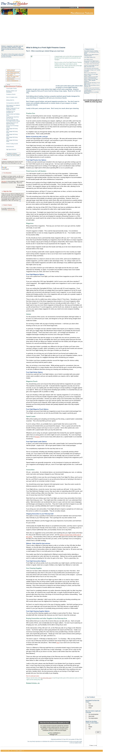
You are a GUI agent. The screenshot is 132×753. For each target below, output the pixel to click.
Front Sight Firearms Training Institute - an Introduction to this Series (91, 52)
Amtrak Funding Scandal (12, 143)
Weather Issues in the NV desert (91, 88)
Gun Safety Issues (88, 59)
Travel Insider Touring (11, 88)
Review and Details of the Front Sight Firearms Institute (13, 120)
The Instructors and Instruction (91, 68)
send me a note (11, 209)
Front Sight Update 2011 (89, 57)
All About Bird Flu (10, 100)
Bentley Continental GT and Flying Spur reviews (12, 109)
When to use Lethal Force (90, 72)
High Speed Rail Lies (11, 149)
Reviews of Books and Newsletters (11, 91)
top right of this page (46, 678)
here (58, 642)
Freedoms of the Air (10, 94)
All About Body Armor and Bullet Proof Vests (12, 123)
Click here (3, 181)
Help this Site (7, 191)
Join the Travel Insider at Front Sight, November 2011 (91, 66)
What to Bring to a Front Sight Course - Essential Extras (91, 77)
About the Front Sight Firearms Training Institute (91, 55)
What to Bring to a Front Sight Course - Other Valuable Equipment (91, 80)
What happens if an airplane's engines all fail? (13, 106)
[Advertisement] (51, 29)
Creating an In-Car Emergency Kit (10, 112)
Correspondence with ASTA (12, 103)
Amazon (37, 436)
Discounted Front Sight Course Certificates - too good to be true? (92, 61)
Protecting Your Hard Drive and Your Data (12, 117)
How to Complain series (11, 97)
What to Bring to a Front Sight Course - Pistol (91, 75)
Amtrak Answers (10, 146)
